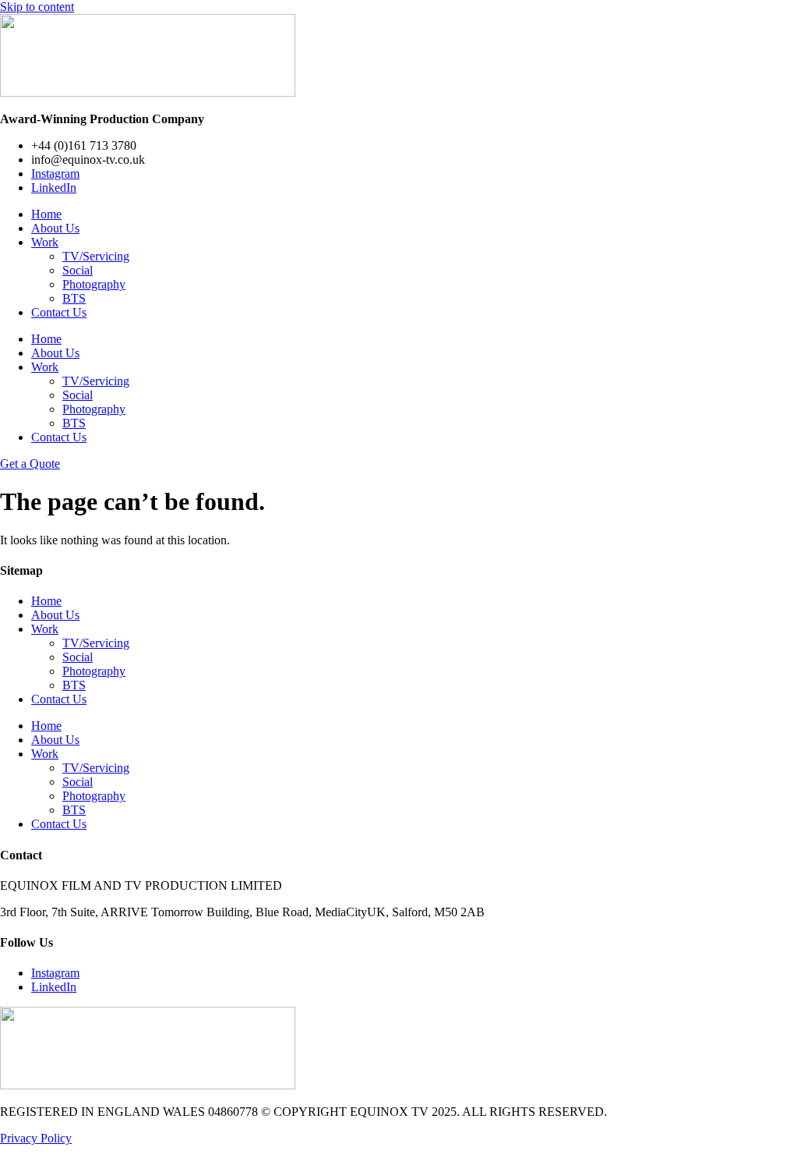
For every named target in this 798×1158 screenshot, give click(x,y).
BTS (74, 298)
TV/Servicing (95, 256)
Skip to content (37, 6)
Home (46, 214)
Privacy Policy (36, 1138)
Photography (93, 284)
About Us (55, 228)
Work (44, 242)
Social (77, 270)
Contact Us (59, 312)
